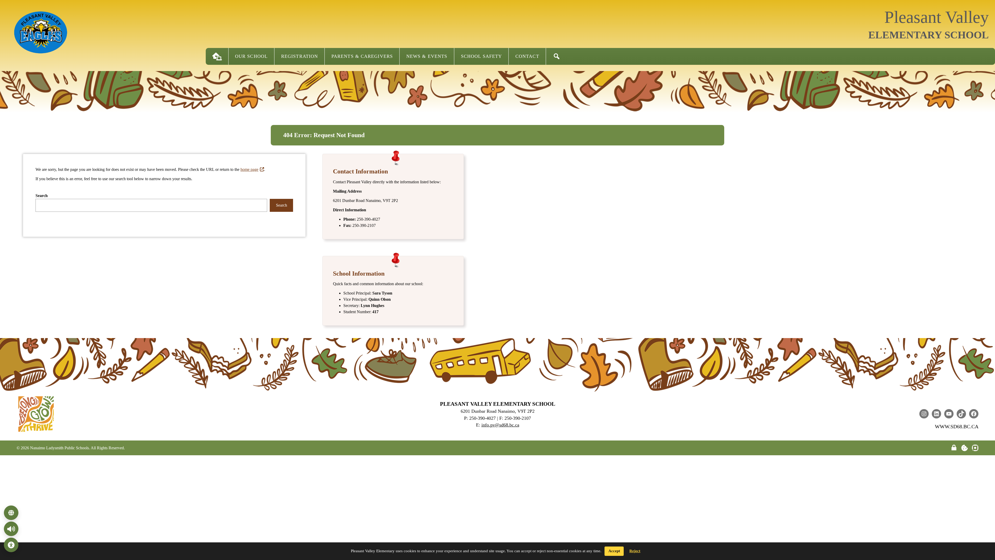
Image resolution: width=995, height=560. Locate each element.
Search (41, 195)
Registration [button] (299, 56)
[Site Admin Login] (954, 448)
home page (249, 169)
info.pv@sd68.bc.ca (500, 425)
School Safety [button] (481, 56)
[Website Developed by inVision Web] (975, 449)
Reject (634, 551)
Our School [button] (251, 56)
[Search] (556, 56)
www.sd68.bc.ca (956, 426)
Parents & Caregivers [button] (362, 56)
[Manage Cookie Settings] (964, 448)
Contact (527, 56)
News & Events (426, 56)
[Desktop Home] (217, 56)
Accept (614, 551)
